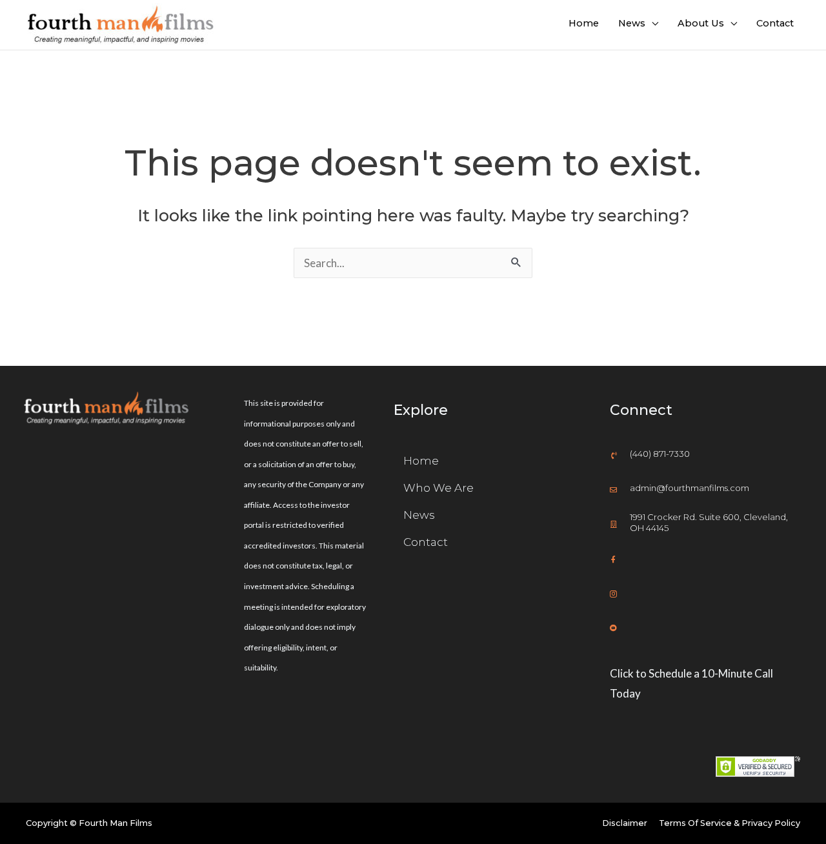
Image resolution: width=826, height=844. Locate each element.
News (631, 23)
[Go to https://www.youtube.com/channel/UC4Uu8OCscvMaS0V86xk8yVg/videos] (705, 626)
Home (584, 23)
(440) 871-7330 (660, 453)
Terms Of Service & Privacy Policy (729, 823)
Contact (775, 23)
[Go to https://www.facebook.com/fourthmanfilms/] (705, 557)
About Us (701, 23)
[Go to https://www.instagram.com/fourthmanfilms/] (705, 592)
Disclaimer (624, 823)
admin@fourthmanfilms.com (689, 488)
